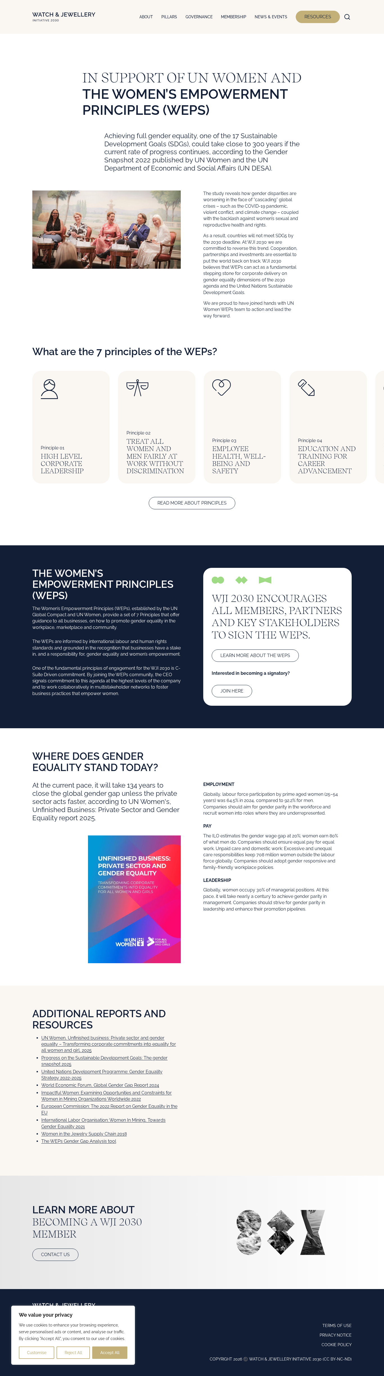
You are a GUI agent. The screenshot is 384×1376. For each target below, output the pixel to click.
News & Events (271, 17)
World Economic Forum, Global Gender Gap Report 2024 (100, 1085)
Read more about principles (192, 503)
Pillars (169, 17)
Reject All (73, 1352)
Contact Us (55, 1254)
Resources (317, 16)
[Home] (63, 16)
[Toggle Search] (347, 17)
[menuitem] (146, 17)
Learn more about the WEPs (255, 655)
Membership (233, 17)
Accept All (109, 1352)
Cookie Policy (337, 1345)
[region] (73, 1335)
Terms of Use (337, 1325)
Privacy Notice (336, 1335)
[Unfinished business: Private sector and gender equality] (134, 899)
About (146, 17)
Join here (231, 691)
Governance (199, 17)
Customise (36, 1352)
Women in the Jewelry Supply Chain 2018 (84, 1134)
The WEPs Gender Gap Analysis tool (78, 1141)
